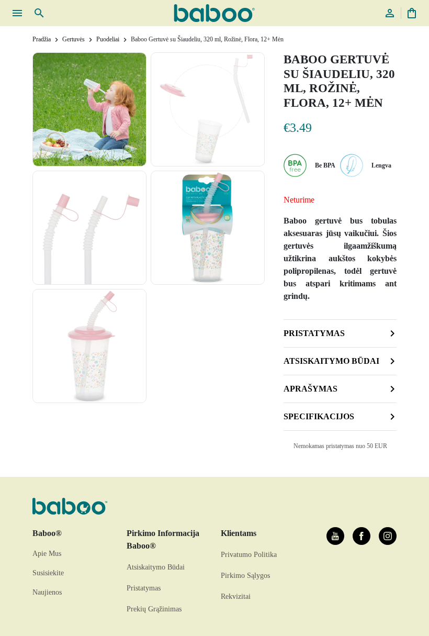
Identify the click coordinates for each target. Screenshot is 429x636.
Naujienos (47, 592)
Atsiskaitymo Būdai (156, 567)
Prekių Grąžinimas (154, 609)
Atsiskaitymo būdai (331, 360)
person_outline (389, 13)
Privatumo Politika (249, 555)
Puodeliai (107, 39)
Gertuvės (73, 39)
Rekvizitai (236, 596)
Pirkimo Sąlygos (245, 575)
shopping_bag (411, 13)
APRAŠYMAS (310, 388)
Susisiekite (48, 573)
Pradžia (41, 39)
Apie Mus (46, 553)
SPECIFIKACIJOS (319, 416)
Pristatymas (314, 333)
